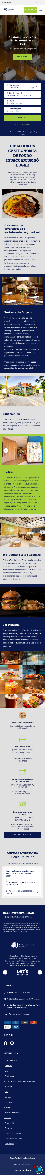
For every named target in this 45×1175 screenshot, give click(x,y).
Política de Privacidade (22, 1164)
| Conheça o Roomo (29, 2)
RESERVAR (30, 10)
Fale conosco (9, 1144)
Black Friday (9, 1076)
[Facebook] (5, 1043)
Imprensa (8, 1102)
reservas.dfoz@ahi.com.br (23, 999)
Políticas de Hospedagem (14, 1133)
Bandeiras (8, 1066)
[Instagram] (12, 1043)
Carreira (8, 1097)
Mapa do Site (10, 1123)
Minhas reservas (22, 125)
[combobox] (20, 87)
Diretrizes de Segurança (13, 1139)
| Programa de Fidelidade (39, 2)
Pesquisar (22, 118)
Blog (6, 1071)
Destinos (15, 2)
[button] (4, 391)
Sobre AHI (8, 1087)
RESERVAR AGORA (22, 835)
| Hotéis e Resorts (21, 2)
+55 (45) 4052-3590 (18, 993)
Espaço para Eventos (12, 1113)
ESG (6, 1092)
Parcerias (8, 1128)
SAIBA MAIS (22, 56)
